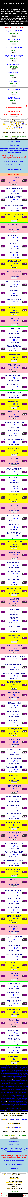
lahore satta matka (18, 1096)
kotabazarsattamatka (16, 1108)
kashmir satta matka (10, 1105)
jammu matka (24, 1079)
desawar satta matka (8, 1091)
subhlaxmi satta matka (23, 1086)
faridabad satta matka (20, 1094)
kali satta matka (23, 1085)
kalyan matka (10, 1080)
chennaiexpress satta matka (9, 1095)
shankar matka (11, 1065)
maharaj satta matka (5, 1089)
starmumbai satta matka (18, 1099)
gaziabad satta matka (10, 1094)
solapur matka (18, 1070)
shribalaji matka (4, 1067)
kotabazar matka (14, 1083)
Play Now (14, 184)
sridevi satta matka (15, 1085)
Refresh (14, 35)
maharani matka (4, 1070)
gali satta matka (13, 1086)
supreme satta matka (22, 1101)
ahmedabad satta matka (6, 1102)
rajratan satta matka (16, 1098)
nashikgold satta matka (6, 1107)
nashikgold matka (14, 1082)
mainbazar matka (22, 1082)
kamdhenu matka (16, 1079)
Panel (24, 180)
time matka (24, 1067)
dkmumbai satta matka (20, 1105)
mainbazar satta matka (17, 1107)
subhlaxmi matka (17, 1067)
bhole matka (3, 1080)
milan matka (23, 1074)
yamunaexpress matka (8, 1074)
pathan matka (3, 1068)
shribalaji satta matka (5, 1086)
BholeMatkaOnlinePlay (4, 1194)
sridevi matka (18, 1065)
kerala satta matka (22, 1083)
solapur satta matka (17, 1091)
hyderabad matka (20, 1077)
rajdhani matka (15, 1076)
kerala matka (4, 1065)
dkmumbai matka (5, 1082)
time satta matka (5, 1088)
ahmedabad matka (8, 1079)
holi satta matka (7, 1098)
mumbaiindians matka (18, 1071)
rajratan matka (8, 1076)
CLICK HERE (14, 116)
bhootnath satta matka (20, 1095)
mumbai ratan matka (16, 1110)
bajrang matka (16, 1080)
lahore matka (17, 1074)
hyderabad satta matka (12, 1101)
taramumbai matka (8, 1071)
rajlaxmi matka (22, 1076)
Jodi (3, 180)
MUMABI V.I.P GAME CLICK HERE (14, 115)
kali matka (24, 1065)
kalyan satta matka (16, 1104)
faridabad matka (8, 1073)
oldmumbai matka (6, 1083)
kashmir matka (23, 1080)
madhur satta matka (15, 1089)
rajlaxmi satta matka (8, 1099)
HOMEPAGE (14, 1192)
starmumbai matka (4, 1077)
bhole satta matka (8, 1104)
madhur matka (24, 1068)
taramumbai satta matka (12, 1092)
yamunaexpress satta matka (7, 1096)
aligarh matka (12, 1077)
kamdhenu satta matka (17, 1102)
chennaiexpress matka (17, 1073)
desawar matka (11, 1070)
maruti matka (10, 1068)
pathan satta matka (13, 1088)
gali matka (11, 1067)
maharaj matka (17, 1068)
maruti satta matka (22, 1088)
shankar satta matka (5, 1085)
